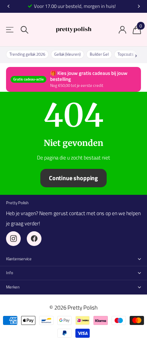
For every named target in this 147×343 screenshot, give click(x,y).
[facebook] (34, 238)
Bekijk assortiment (10, 29)
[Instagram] (13, 238)
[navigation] (8, 6)
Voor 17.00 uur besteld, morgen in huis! (75, 6)
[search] (24, 29)
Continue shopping (73, 177)
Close (73, 259)
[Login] (122, 30)
